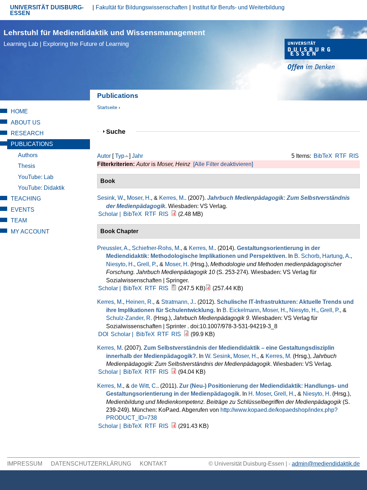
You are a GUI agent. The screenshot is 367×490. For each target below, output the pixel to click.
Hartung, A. (336, 256)
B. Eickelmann (241, 310)
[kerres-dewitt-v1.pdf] (174, 426)
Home (19, 111)
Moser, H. (139, 198)
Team (19, 220)
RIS (354, 156)
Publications (32, 144)
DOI (103, 334)
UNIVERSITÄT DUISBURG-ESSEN (47, 10)
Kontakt (153, 464)
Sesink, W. (110, 198)
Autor (104, 156)
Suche (119, 131)
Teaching (26, 198)
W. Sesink (217, 356)
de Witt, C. (144, 386)
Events (22, 210)
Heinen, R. (139, 302)
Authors (28, 155)
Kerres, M (109, 348)
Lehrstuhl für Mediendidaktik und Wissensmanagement (104, 37)
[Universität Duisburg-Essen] (326, 56)
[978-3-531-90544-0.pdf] (174, 214)
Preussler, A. (113, 248)
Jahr (137, 156)
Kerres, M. (172, 198)
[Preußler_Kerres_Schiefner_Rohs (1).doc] (174, 288)
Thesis (26, 166)
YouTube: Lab (35, 177)
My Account (30, 231)
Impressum (24, 464)
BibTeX (323, 156)
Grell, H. (284, 394)
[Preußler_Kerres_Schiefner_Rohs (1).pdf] (208, 288)
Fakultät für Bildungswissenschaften (141, 7)
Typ (119, 156)
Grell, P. (147, 264)
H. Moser (259, 394)
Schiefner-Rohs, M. (156, 248)
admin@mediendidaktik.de (326, 464)
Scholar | (110, 214)
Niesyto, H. (120, 264)
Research (27, 133)
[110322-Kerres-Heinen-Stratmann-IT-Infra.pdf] (186, 334)
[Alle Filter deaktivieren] (223, 164)
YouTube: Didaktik (41, 188)
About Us (25, 122)
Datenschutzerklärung (91, 464)
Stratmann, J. (178, 302)
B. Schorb (306, 256)
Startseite (107, 107)
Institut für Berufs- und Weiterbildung (238, 7)
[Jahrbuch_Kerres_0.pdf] (174, 372)
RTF (341, 156)
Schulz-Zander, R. (129, 318)
